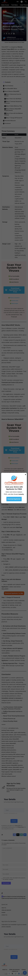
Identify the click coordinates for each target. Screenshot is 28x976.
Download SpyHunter (14, 499)
